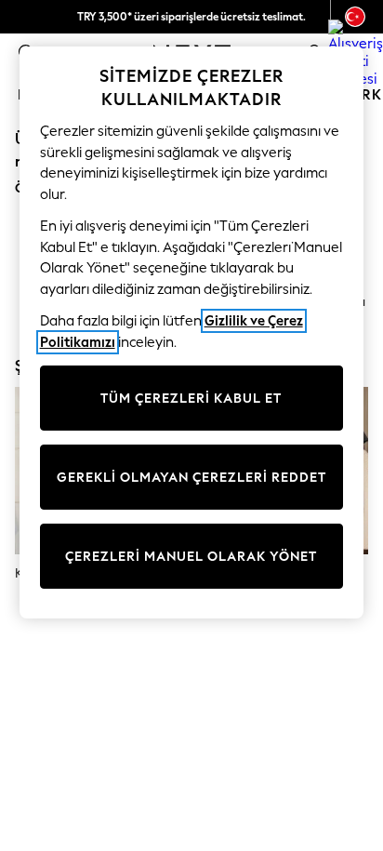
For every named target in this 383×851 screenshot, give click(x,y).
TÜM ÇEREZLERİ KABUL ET (191, 398)
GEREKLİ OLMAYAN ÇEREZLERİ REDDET (191, 477)
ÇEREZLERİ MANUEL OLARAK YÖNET (191, 557)
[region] (192, 332)
